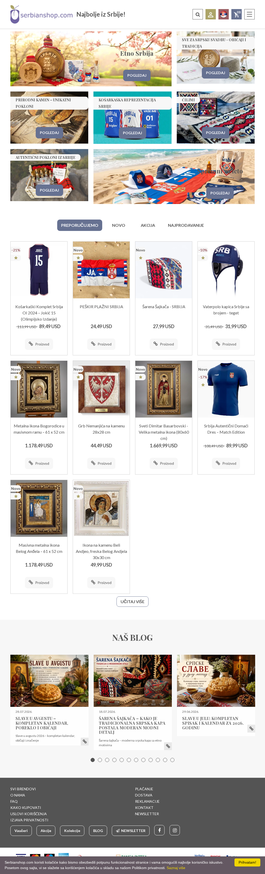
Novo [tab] (118, 225)
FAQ (14, 801)
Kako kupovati (25, 807)
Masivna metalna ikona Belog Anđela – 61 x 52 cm (39, 548)
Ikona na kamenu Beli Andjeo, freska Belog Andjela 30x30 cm (101, 551)
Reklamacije (147, 801)
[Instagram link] (175, 830)
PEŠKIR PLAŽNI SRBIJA (101, 306)
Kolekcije (72, 830)
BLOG (98, 830)
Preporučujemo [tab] (79, 225)
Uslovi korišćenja (28, 814)
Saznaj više (176, 868)
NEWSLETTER (147, 814)
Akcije (46, 830)
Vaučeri (21, 830)
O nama (17, 795)
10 (158, 760)
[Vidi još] (85, 741)
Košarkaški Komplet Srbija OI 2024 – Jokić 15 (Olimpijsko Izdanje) (39, 312)
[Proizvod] (39, 270)
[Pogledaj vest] (49, 681)
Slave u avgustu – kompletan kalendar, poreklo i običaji (42, 723)
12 (172, 760)
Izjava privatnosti (29, 820)
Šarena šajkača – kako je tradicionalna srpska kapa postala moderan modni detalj (132, 725)
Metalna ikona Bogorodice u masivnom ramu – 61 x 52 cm (39, 428)
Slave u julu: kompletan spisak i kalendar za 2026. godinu (213, 723)
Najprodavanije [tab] (186, 225)
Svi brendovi (23, 789)
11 (165, 760)
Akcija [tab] (148, 225)
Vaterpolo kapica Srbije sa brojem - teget (226, 309)
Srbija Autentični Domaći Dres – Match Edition (226, 428)
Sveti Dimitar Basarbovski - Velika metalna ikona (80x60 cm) (164, 432)
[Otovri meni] (249, 14)
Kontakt (144, 807)
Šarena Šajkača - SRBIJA (163, 306)
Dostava (143, 795)
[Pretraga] (198, 14)
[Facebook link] (159, 830)
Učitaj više (132, 601)
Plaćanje (144, 789)
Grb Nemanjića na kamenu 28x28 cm (101, 428)
